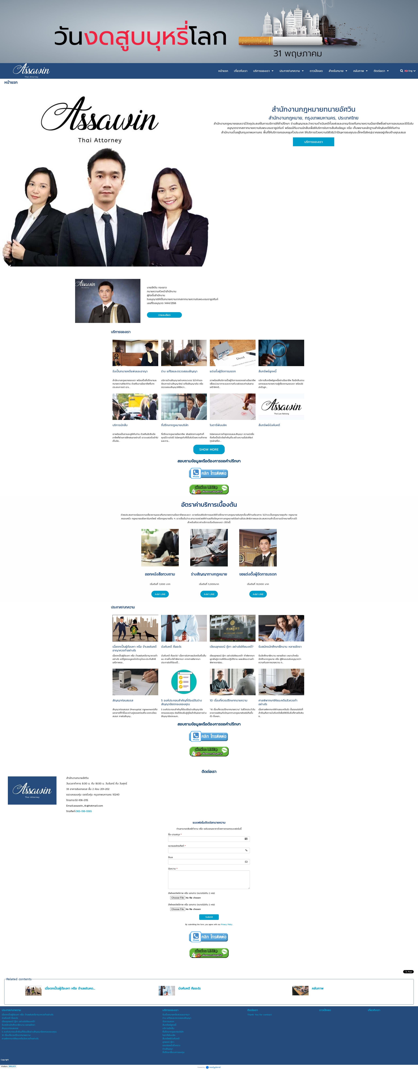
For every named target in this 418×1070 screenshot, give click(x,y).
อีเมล (170, 857)
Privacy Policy (226, 924)
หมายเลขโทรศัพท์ (177, 846)
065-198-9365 (84, 811)
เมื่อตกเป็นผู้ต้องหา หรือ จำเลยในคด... (70, 988)
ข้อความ (172, 868)
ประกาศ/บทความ (123, 607)
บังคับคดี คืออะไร (189, 988)
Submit (209, 917)
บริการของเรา (120, 331)
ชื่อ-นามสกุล (175, 834)
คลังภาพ (318, 988)
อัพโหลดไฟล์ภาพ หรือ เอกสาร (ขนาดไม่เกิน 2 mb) (191, 893)
